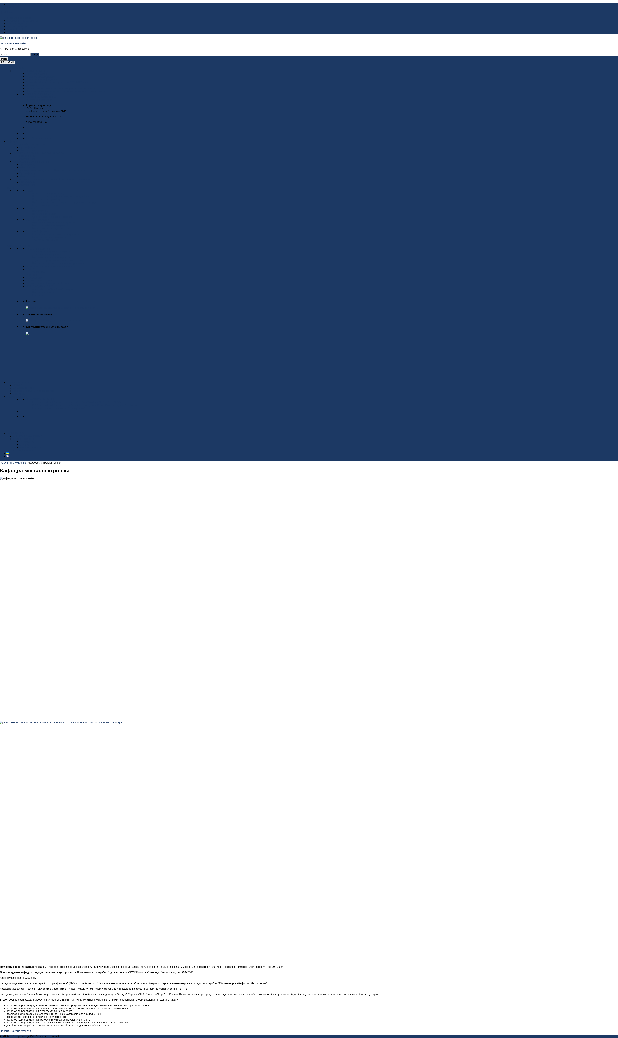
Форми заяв (39, 272)
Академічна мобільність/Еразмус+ (52, 289)
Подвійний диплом (43, 292)
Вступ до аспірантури (45, 205)
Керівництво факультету (40, 76)
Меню (4, 59)
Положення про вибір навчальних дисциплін (58, 263)
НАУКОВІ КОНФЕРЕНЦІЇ (40, 399)
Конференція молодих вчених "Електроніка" (58, 408)
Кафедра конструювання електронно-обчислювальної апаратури (51, 179)
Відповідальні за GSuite (40, 280)
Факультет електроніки (13, 43)
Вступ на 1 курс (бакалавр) (48, 193)
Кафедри (11, 141)
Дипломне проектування (47, 254)
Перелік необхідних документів (50, 225)
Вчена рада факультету (39, 94)
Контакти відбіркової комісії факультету (55, 234)
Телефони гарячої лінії (45, 240)
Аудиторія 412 (14, 29)
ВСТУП (10, 187)
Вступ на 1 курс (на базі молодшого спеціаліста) (60, 196)
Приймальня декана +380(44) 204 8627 (29, 4)
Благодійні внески (17, 32)
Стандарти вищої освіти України (51, 251)
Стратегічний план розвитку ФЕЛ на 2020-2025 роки (57, 82)
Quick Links (6, 12)
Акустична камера (17, 26)
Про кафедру (27, 147)
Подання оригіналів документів (51, 228)
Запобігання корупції (38, 138)
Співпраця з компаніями (27, 436)
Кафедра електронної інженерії (31, 161)
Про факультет (15, 68)
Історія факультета (17, 23)
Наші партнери (15, 433)
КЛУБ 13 (24, 444)
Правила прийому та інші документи (54, 222)
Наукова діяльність (17, 396)
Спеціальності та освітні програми (52, 216)
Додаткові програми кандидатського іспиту (57, 260)
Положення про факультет (41, 79)
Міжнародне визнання (39, 85)
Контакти (37, 295)
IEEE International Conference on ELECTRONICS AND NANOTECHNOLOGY (77, 402)
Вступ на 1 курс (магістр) (46, 199)
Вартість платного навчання (49, 237)
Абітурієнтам (27, 150)
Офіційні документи (37, 219)
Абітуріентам (27, 167)
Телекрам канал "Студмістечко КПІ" (34, 390)
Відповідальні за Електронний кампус (48, 283)
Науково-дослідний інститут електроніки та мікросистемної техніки (65, 91)
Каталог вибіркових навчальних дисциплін (51, 266)
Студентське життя (17, 382)
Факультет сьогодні (37, 73)
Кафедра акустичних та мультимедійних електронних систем (49, 170)
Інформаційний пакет (19, 17)
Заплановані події (23, 388)
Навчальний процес (18, 245)
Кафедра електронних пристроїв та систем (38, 153)
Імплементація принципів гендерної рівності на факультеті (61, 88)
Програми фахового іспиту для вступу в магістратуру (64, 202)
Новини (17, 385)
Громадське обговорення (41, 97)
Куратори (31, 274)
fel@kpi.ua (12, 6)
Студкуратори (34, 277)
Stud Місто (19, 393)
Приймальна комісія (44, 214)
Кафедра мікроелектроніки (29, 144)
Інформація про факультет (22, 20)
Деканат (31, 269)
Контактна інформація (39, 99)
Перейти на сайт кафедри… (16, 1031)
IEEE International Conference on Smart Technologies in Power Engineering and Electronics (85, 405)
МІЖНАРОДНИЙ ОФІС (39, 286)
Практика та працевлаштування (51, 257)
